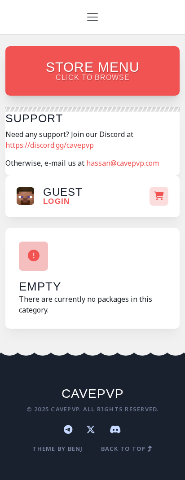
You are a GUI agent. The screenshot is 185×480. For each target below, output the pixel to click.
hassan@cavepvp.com (122, 163)
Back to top (124, 449)
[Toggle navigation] (92, 17)
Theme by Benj (57, 449)
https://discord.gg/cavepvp (50, 145)
